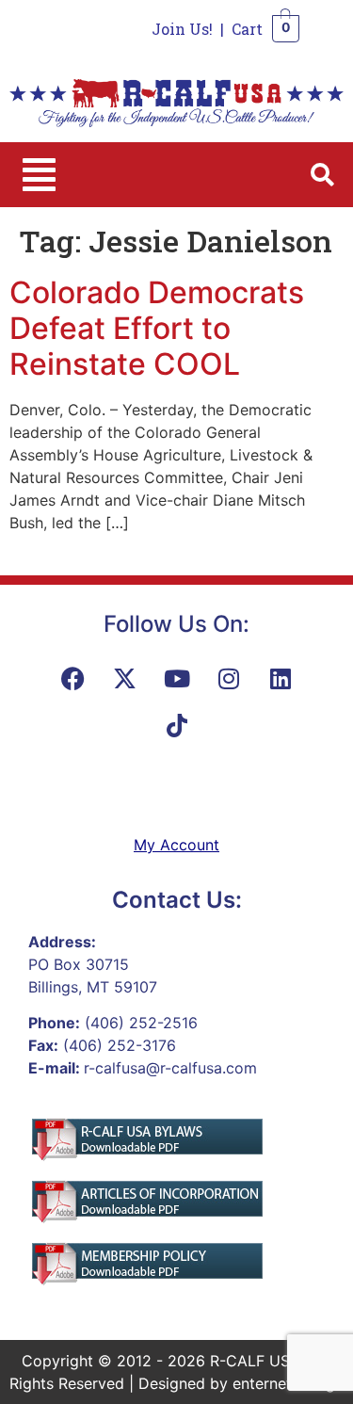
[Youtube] (177, 678)
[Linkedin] (280, 678)
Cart (247, 29)
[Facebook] (73, 678)
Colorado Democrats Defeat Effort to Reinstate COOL (156, 328)
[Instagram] (228, 678)
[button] (39, 174)
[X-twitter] (125, 678)
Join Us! (182, 29)
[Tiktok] (177, 725)
